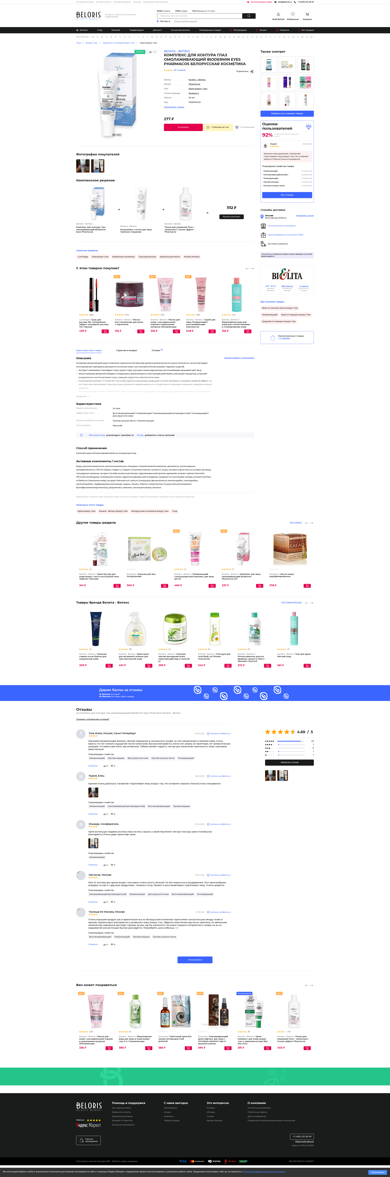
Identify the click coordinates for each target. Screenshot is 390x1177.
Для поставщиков (257, 1116)
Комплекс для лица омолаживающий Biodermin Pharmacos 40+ (241, 576)
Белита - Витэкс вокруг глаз (113, 511)
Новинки (284, 30)
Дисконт (157, 30)
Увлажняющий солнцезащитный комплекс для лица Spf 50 (194, 576)
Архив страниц (214, 1121)
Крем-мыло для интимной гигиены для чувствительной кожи (134, 656)
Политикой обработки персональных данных (264, 1171)
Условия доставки (84, 2)
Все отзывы (287, 195)
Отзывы (211, 1108)
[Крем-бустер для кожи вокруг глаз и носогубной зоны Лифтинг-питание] (287, 100)
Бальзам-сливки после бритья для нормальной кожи (93, 656)
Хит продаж (307, 30)
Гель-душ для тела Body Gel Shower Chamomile (214, 656)
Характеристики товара (89, 351)
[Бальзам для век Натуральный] (287, 65)
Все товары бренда (292, 602)
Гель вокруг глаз (100, 257)
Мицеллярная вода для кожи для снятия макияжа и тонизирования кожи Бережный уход (236, 324)
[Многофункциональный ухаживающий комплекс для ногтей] (269, 100)
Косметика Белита (180, 30)
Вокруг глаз (92, 43)
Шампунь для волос (170, 257)
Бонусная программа (123, 1125)
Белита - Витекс (197, 80)
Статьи (210, 1116)
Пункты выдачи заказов (185, 21)
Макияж (116, 30)
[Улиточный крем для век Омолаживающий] (305, 65)
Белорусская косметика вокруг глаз (149, 511)
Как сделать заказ (121, 1108)
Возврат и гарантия (122, 1121)
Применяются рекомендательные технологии (271, 1121)
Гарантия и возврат (126, 351)
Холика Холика (192, 257)
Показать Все (195, 960)
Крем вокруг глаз (148, 43)
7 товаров (303, 286)
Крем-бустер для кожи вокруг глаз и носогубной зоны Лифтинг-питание (99, 576)
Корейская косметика (123, 257)
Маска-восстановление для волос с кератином (129, 322)
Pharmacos (194, 84)
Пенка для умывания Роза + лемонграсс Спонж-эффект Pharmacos (293, 1039)
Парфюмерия (136, 30)
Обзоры (211, 1112)
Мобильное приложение (155, 2)
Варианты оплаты (121, 1112)
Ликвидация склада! (210, 30)
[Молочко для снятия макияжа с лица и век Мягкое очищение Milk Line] (305, 100)
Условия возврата (122, 2)
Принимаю (377, 1172)
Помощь (137, 2)
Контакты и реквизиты (259, 1108)
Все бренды (82, 37)
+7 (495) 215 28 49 (301, 1137)
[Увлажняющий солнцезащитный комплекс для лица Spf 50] (269, 82)
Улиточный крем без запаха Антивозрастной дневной (174, 1039)
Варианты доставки (122, 1116)
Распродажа (240, 30)
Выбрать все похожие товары (287, 114)
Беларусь (194, 93)
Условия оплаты (103, 2)
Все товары (296, 523)
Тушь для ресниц (147, 257)
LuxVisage (83, 257)
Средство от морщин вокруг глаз (119, 43)
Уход (99, 30)
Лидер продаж (171, 1121)
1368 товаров (287, 286)
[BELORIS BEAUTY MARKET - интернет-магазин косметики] (88, 16)
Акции (263, 30)
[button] (183, 127)
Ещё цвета (106, 297)
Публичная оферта (257, 1112)
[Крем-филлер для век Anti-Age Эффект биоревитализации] (287, 82)
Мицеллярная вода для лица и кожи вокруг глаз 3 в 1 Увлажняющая (135, 1039)
